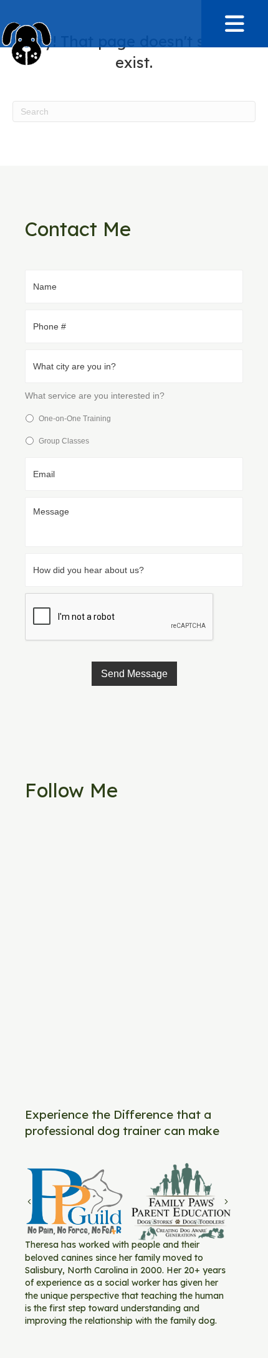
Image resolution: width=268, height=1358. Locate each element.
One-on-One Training (75, 418)
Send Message (134, 673)
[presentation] (119, 617)
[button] (234, 23)
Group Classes (64, 441)
